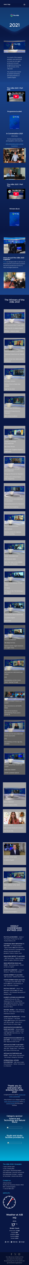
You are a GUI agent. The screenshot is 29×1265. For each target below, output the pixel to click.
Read (4, 261)
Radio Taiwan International (11, 1101)
